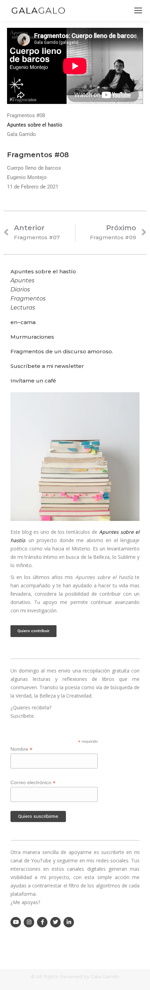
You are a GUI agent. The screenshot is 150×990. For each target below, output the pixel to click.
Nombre (21, 749)
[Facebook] (42, 922)
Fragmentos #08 (38, 155)
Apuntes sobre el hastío (34, 125)
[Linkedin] (68, 922)
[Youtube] (15, 922)
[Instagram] (29, 922)
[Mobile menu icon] (138, 10)
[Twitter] (55, 922)
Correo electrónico (32, 782)
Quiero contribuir (33, 631)
